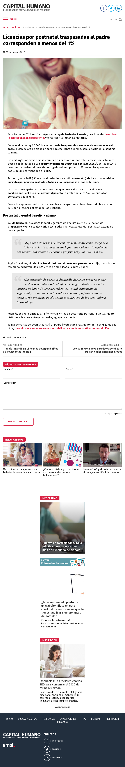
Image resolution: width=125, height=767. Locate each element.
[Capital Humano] (26, 10)
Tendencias (48, 719)
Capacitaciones (68, 719)
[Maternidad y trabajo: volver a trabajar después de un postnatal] (22, 465)
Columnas (62, 722)
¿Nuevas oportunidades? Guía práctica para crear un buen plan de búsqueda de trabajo (62, 546)
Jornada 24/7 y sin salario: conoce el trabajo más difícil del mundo (102, 471)
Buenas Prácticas (27, 719)
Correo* (69, 369)
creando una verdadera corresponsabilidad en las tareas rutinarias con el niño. (62, 328)
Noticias (16, 27)
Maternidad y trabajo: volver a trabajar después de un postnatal (22, 471)
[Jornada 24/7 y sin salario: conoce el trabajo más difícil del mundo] (102, 465)
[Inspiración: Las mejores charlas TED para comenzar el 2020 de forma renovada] (62, 677)
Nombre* (8, 369)
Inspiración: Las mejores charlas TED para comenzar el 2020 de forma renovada (61, 684)
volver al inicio (63, 707)
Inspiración (112, 719)
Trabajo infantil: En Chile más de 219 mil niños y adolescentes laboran (30, 350)
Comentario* (10, 383)
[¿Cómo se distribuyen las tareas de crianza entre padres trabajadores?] (62, 465)
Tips (84, 719)
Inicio (5, 27)
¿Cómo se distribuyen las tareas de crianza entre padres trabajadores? (61, 472)
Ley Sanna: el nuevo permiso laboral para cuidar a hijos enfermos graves (97, 350)
